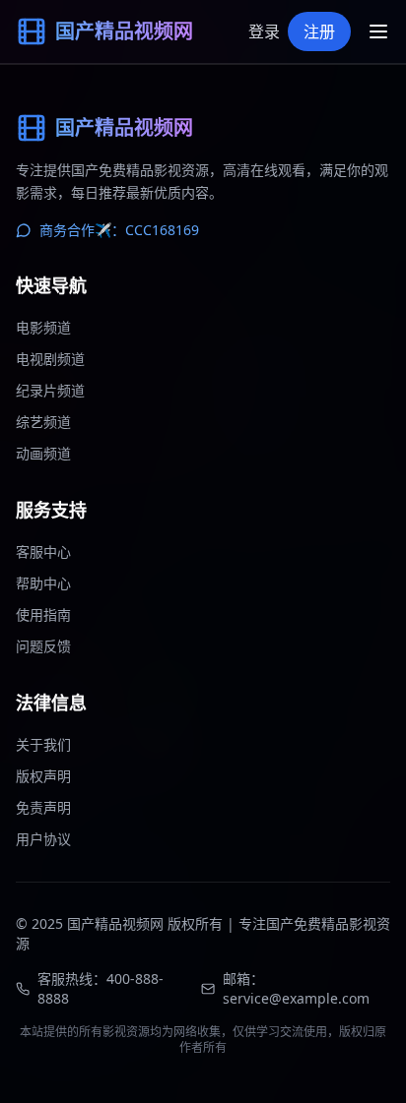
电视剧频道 (50, 358)
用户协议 (43, 838)
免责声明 (43, 807)
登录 (264, 31)
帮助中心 (43, 583)
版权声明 (43, 775)
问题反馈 (43, 646)
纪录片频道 (50, 390)
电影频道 (43, 327)
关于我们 (43, 744)
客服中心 (43, 551)
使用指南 (43, 614)
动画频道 (43, 453)
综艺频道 (43, 421)
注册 (319, 31)
